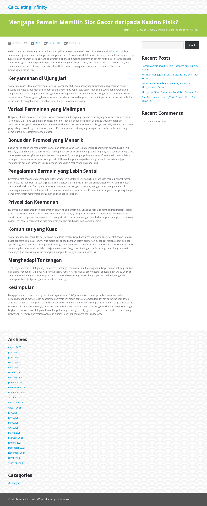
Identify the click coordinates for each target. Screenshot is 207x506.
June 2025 (13, 417)
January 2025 (15, 442)
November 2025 (16, 392)
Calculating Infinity (27, 7)
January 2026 (15, 382)
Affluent (41, 499)
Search (192, 45)
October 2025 (15, 397)
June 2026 (13, 357)
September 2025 (16, 402)
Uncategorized (53, 43)
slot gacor (115, 51)
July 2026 (12, 352)
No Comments (73, 43)
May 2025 (13, 422)
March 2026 (14, 372)
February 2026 (15, 377)
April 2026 (13, 367)
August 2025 (14, 407)
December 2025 (16, 387)
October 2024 (15, 457)
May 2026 (13, 362)
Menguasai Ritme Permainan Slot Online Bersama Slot (170, 92)
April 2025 (13, 427)
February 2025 (15, 437)
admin (37, 43)
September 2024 (16, 462)
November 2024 (16, 452)
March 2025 (14, 432)
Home (127, 29)
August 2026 (14, 347)
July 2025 (12, 412)
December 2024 (16, 447)
